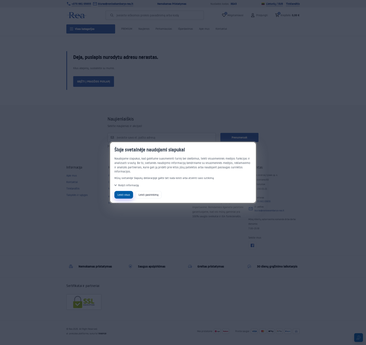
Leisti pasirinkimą (148, 194)
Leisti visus (123, 194)
